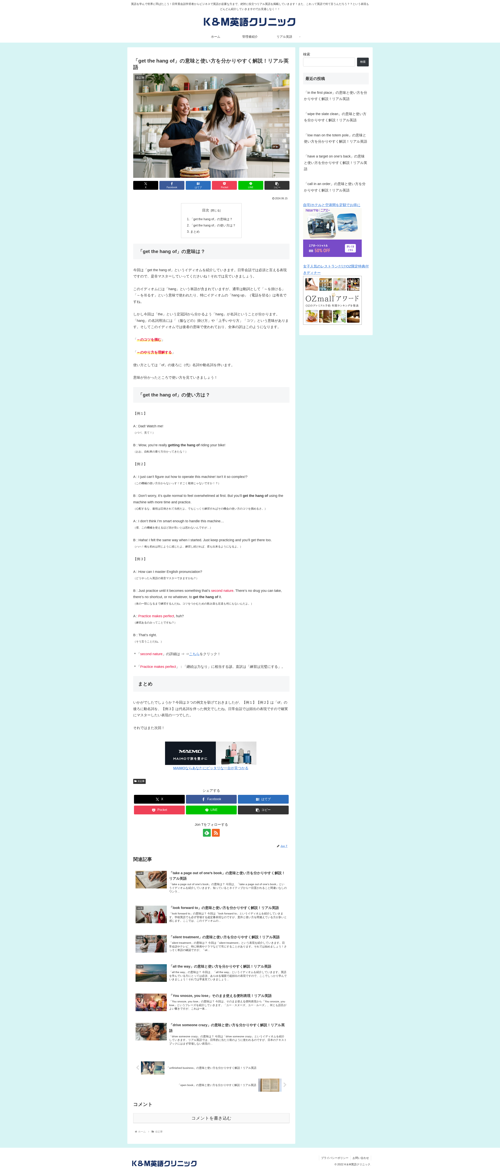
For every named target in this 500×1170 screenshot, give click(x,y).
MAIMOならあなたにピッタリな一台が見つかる (210, 768)
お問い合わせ (361, 1157)
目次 (205, 210)
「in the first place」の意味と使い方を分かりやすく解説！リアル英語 (335, 96)
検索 (306, 54)
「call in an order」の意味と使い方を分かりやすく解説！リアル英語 (335, 187)
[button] (276, 185)
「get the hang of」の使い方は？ (213, 225)
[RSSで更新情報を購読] (216, 833)
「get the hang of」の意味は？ (211, 219)
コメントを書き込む (211, 1118)
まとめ (195, 231)
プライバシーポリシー (334, 1157)
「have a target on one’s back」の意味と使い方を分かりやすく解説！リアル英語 (335, 162)
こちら (194, 654)
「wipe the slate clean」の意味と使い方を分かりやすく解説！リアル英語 (335, 117)
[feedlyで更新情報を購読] (207, 833)
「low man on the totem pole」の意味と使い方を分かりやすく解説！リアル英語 (335, 138)
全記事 (141, 781)
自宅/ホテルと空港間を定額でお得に (331, 205)
